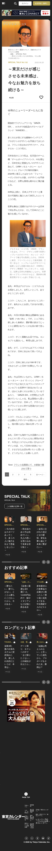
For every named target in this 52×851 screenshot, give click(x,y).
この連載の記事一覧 (14, 506)
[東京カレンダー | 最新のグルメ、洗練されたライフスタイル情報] (3, 3)
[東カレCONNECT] (26, 13)
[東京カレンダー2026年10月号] (26, 705)
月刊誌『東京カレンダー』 (42, 810)
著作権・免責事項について (32, 818)
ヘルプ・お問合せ (26, 811)
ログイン (25, 3)
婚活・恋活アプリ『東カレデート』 (42, 815)
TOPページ (27, 806)
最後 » (26, 479)
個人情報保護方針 (32, 811)
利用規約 (32, 805)
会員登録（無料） (41, 3)
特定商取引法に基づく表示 (32, 825)
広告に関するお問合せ (26, 818)
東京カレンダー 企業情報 (27, 825)
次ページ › (40, 474)
